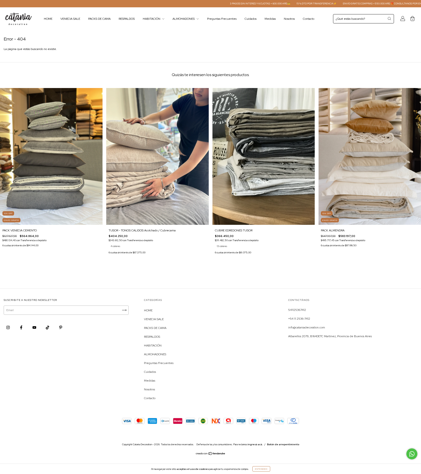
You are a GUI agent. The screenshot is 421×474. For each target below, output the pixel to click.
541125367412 (297, 310)
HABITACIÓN (152, 19)
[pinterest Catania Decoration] (60, 327)
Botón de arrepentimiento (283, 444)
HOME (48, 19)
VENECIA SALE (70, 19)
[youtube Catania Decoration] (34, 327)
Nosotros (289, 19)
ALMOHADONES (183, 19)
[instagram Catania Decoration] (8, 327)
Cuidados (251, 19)
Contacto (308, 19)
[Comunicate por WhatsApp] (411, 453)
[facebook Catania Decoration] (21, 327)
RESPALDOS (127, 19)
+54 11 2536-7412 (299, 319)
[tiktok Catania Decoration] (48, 327)
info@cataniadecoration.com (306, 327)
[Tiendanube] (210, 454)
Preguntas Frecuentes (222, 19)
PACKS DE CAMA (99, 19)
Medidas (270, 19)
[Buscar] (389, 18)
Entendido (261, 469)
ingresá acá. (255, 444)
